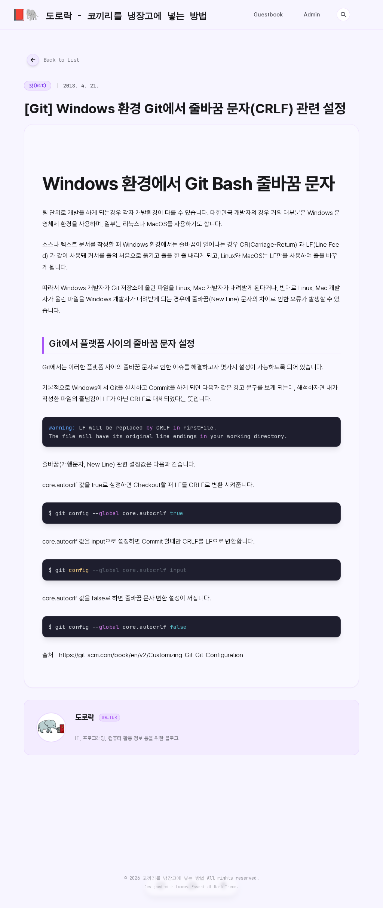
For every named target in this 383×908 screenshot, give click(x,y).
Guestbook (268, 14)
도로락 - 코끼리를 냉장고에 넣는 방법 (109, 15)
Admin (312, 14)
